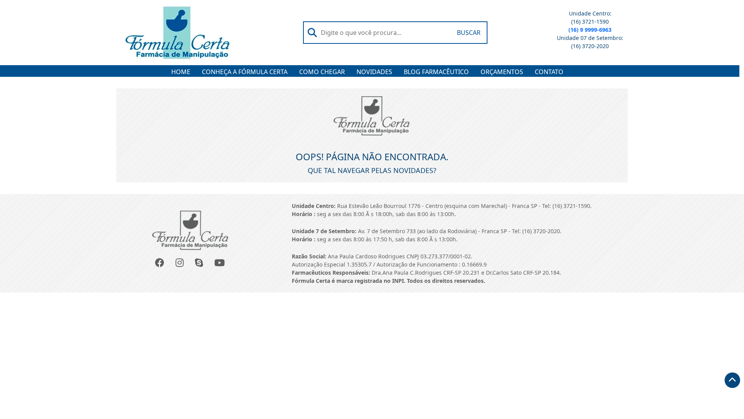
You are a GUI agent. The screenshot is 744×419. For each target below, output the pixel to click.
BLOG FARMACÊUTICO (436, 72)
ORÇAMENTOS (501, 72)
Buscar (468, 32)
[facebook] (160, 263)
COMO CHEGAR (322, 72)
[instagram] (180, 263)
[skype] (200, 263)
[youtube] (220, 263)
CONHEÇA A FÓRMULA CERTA (245, 72)
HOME (180, 72)
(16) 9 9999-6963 (589, 29)
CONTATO (549, 72)
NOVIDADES (374, 72)
